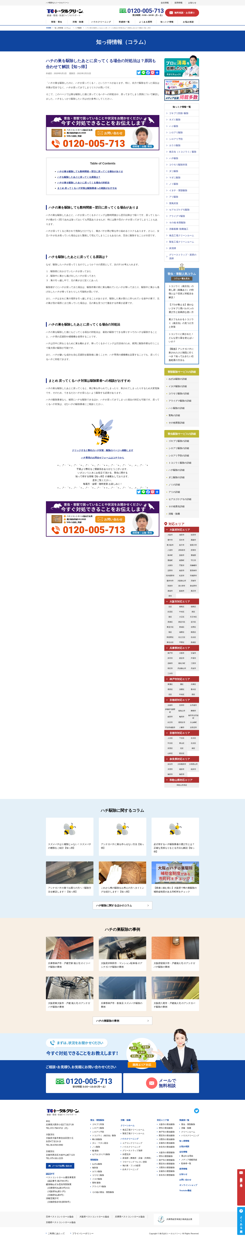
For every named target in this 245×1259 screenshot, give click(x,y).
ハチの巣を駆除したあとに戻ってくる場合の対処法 (83, 182)
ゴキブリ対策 (98, 1124)
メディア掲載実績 (189, 1160)
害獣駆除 (94, 1160)
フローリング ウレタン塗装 (134, 1162)
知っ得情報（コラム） (63, 28)
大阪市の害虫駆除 (167, 1124)
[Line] (143, 72)
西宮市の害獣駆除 (167, 1164)
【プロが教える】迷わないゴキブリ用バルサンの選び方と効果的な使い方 (181, 308)
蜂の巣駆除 (97, 1139)
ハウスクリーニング (130, 1139)
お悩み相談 (184, 1146)
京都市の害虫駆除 (167, 1143)
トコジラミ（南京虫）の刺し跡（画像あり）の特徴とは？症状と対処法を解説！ (181, 292)
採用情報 (183, 1169)
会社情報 (183, 1152)
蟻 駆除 (95, 1151)
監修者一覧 (186, 1163)
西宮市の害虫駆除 (167, 1135)
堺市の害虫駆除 (166, 1128)
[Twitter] (139, 72)
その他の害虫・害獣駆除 (103, 1192)
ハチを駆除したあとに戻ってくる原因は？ (78, 177)
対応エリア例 (163, 1120)
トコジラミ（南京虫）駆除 (104, 1135)
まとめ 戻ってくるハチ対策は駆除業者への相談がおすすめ (87, 188)
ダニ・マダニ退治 (100, 1143)
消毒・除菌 (126, 1120)
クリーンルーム (128, 1125)
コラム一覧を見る (182, 278)
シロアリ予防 (98, 1132)
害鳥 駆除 (96, 1183)
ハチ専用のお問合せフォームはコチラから (102, 457)
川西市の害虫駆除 (167, 1139)
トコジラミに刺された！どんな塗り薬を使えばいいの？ (181, 338)
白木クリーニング (130, 1169)
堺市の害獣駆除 (166, 1156)
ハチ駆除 (78, 28)
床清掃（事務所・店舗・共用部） (137, 1158)
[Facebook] (148, 72)
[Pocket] (152, 72)
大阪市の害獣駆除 (167, 1152)
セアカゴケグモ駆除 (101, 1154)
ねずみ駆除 (97, 1164)
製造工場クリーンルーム (133, 1133)
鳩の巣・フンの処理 (131, 1165)
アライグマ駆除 (99, 1186)
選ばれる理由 (187, 1156)
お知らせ (183, 1174)
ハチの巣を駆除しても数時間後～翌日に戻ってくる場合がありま (90, 171)
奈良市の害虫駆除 (167, 1147)
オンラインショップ (188, 1185)
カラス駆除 (97, 1171)
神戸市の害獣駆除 (167, 1160)
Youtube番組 (185, 1190)
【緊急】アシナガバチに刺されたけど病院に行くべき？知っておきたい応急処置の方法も (181, 354)
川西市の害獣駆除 (167, 1167)
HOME (48, 28)
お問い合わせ (185, 1180)
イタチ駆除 (97, 1179)
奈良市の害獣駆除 (167, 1175)
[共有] (157, 72)
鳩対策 (95, 1168)
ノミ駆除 (96, 1147)
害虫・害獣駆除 (97, 1120)
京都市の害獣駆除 (167, 1171)
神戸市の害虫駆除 (167, 1132)
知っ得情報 (184, 1141)
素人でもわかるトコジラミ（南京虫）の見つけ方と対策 (181, 323)
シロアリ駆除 (98, 1128)
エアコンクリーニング (132, 1143)
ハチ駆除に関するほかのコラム (114, 905)
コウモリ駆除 (98, 1175)
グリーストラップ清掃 (132, 1150)
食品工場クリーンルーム (133, 1130)
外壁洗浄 (126, 1154)
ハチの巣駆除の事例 (107, 1020)
